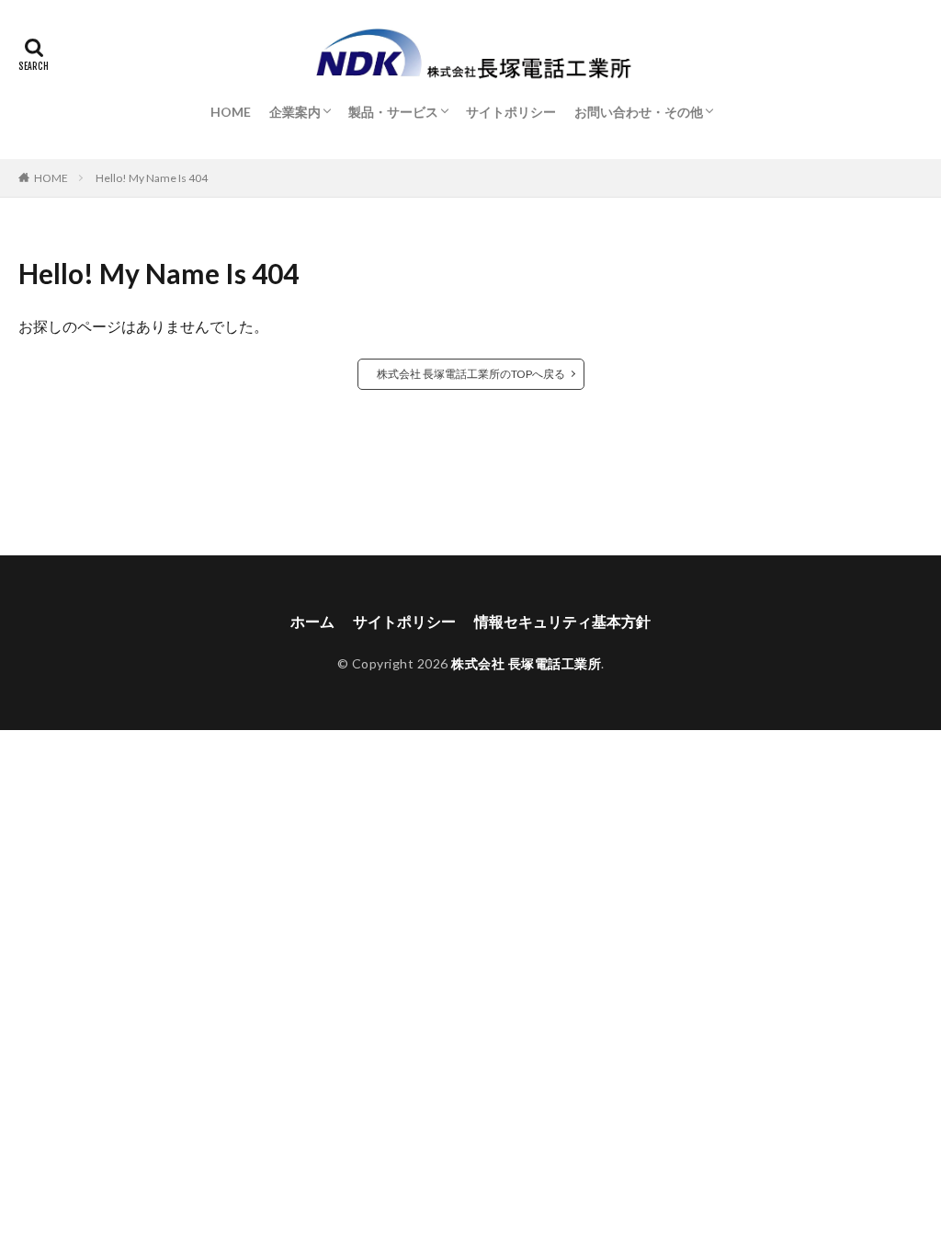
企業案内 (295, 112)
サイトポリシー (511, 112)
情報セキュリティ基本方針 (562, 621)
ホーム (312, 621)
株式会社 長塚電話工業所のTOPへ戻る (471, 374)
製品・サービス (393, 112)
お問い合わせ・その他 (638, 112)
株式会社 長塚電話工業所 (526, 663)
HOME (230, 112)
